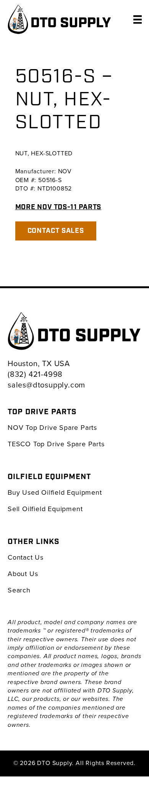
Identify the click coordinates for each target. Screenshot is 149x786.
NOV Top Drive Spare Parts (52, 427)
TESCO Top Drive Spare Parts (56, 444)
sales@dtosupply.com (46, 384)
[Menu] (137, 19)
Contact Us (26, 557)
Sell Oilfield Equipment (45, 508)
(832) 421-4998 (35, 373)
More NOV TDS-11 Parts (58, 207)
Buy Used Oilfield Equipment (55, 492)
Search (19, 590)
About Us (23, 573)
